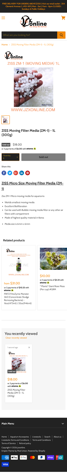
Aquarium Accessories (19, 436)
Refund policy (25, 443)
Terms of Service (9, 443)
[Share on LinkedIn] (21, 173)
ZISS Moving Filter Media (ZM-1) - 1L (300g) (16, 392)
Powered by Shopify (36, 450)
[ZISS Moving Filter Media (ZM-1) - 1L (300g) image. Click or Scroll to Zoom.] (33, 81)
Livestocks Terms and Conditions (15, 440)
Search (47, 436)
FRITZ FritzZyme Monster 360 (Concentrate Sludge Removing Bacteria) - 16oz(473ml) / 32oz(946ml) (18, 299)
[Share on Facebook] (4, 173)
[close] (29, 347)
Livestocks (36, 436)
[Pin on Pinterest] (27, 173)
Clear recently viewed (16, 337)
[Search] (61, 35)
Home (5, 44)
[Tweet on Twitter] (9, 173)
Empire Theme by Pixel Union (14, 450)
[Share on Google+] (15, 173)
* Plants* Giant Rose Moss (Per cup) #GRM (52, 288)
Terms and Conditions (41, 440)
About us (57, 436)
